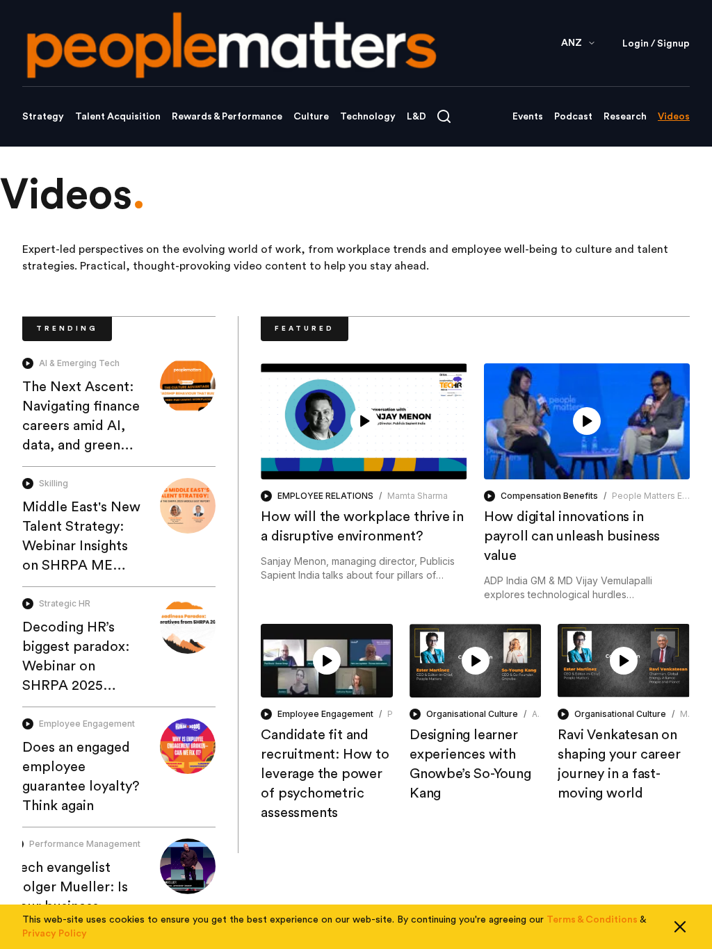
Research (625, 117)
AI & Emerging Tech (79, 363)
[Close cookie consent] (680, 926)
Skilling (53, 483)
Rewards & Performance (227, 117)
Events (527, 117)
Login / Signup (656, 44)
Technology (368, 117)
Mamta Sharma (417, 495)
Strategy (43, 117)
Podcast (573, 117)
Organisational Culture (472, 714)
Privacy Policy (54, 934)
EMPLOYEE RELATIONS (325, 495)
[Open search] (444, 116)
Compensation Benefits (549, 495)
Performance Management (84, 844)
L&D (416, 117)
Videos (674, 117)
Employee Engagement (87, 723)
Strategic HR (64, 603)
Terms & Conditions (592, 920)
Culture (311, 117)
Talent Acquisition (118, 117)
